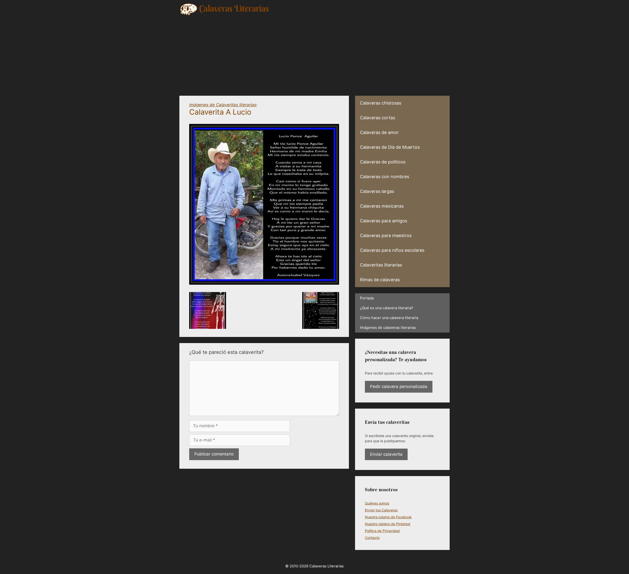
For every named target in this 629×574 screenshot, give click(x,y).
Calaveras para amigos (383, 220)
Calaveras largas (377, 191)
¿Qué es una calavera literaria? (386, 308)
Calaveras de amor (379, 132)
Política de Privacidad (382, 531)
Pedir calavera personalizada (398, 386)
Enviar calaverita (386, 454)
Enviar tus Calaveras (381, 510)
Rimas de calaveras (380, 279)
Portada (367, 298)
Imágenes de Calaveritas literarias (222, 104)
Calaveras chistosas (380, 103)
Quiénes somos (377, 503)
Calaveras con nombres (384, 176)
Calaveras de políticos (382, 161)
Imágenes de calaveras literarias (388, 327)
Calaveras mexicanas (382, 206)
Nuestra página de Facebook (388, 517)
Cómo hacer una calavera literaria (389, 317)
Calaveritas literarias (381, 264)
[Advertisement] (314, 52)
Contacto (372, 537)
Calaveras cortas (377, 117)
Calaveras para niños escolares (392, 250)
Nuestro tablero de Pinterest (387, 524)
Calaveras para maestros (386, 235)
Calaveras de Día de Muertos (390, 147)
